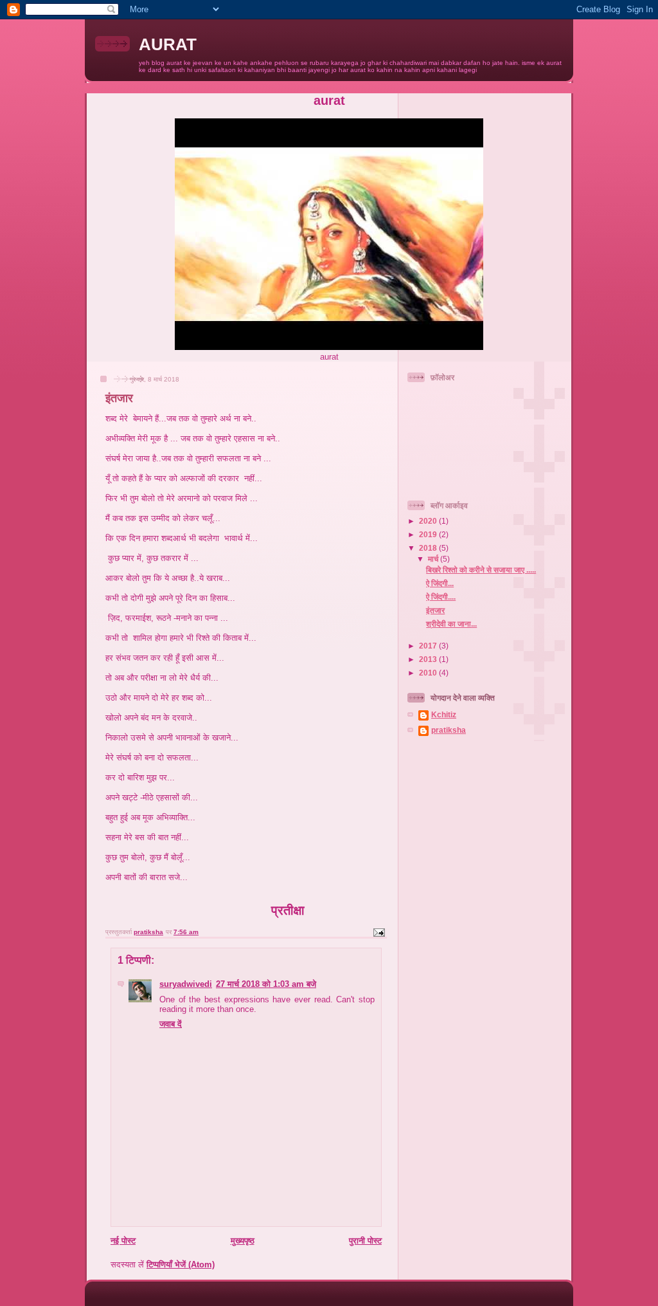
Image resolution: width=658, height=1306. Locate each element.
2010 (429, 672)
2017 (429, 645)
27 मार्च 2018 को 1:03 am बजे (266, 984)
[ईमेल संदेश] (378, 931)
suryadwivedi (185, 984)
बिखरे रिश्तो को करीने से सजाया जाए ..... (481, 570)
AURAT (168, 44)
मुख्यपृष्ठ (242, 1241)
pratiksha (448, 730)
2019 (429, 534)
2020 (429, 521)
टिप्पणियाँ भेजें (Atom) (181, 1264)
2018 (429, 548)
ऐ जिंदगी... (440, 583)
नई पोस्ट (123, 1241)
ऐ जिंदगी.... (441, 597)
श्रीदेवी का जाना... (451, 624)
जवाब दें (170, 1024)
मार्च (434, 559)
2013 (429, 659)
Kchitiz (443, 714)
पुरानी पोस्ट (365, 1241)
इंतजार (435, 610)
